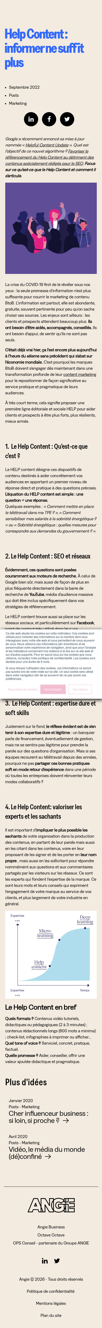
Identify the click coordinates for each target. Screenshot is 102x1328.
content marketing (79, 374)
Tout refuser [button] (80, 689)
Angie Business (51, 1227)
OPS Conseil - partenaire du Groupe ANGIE (51, 1243)
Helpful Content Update (46, 145)
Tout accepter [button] (53, 689)
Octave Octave (51, 1235)
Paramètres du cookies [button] (22, 689)
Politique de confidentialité (51, 1291)
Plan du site (51, 1315)
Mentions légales (51, 1303)
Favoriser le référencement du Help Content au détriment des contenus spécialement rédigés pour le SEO (49, 157)
